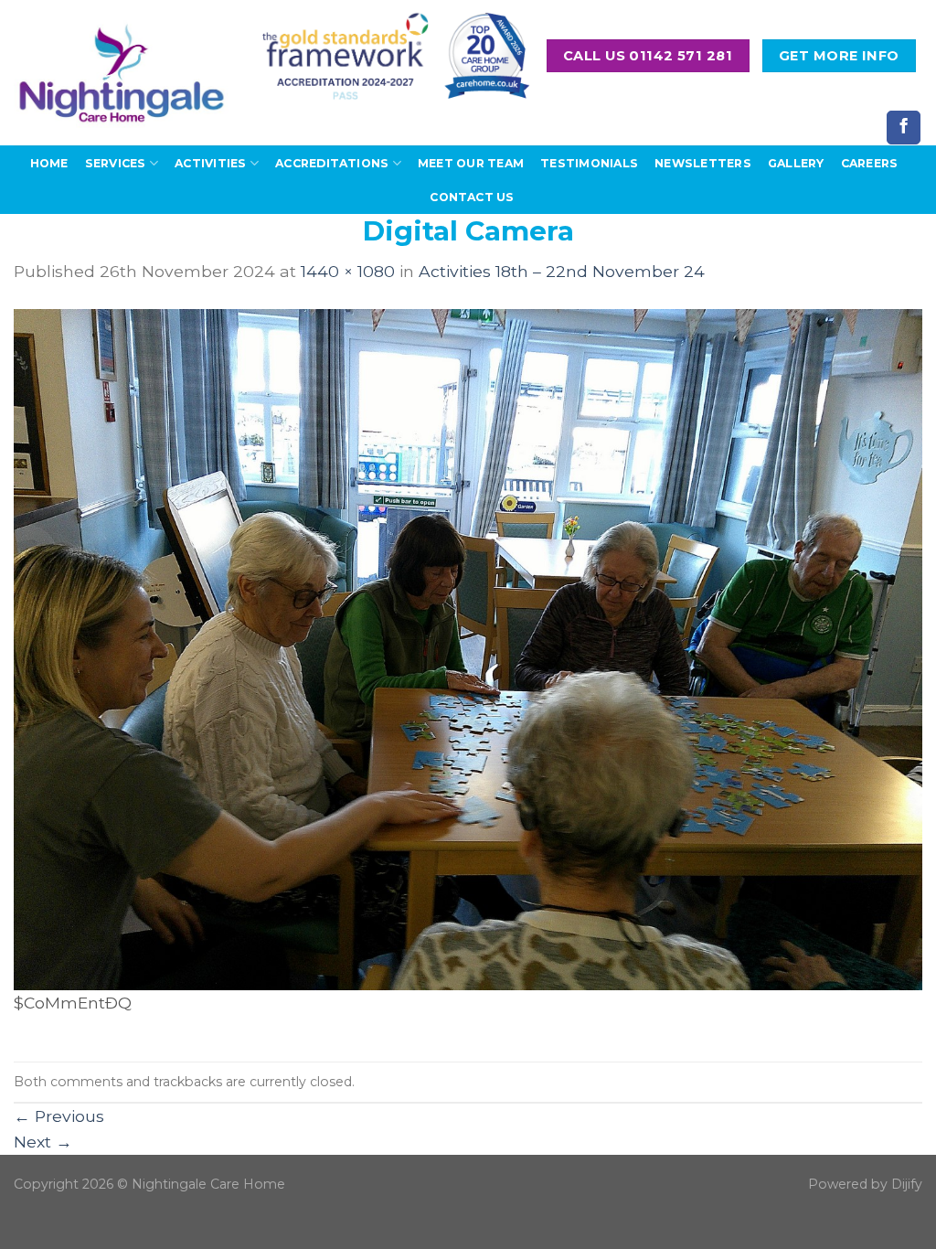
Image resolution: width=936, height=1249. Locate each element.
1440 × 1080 (348, 271)
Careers (870, 163)
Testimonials (589, 163)
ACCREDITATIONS (331, 163)
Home (49, 163)
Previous (59, 1116)
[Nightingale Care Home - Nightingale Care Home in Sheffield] (121, 72)
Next (43, 1141)
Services (115, 163)
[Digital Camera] (468, 647)
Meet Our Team (471, 163)
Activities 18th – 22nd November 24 (562, 271)
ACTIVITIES (210, 163)
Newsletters (702, 163)
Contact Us (472, 197)
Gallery (796, 163)
